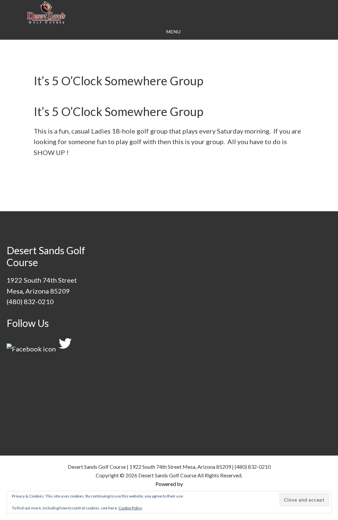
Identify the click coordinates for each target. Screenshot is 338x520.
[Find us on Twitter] (65, 349)
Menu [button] (173, 31)
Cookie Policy (130, 507)
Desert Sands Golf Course (46, 12)
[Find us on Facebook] (31, 349)
